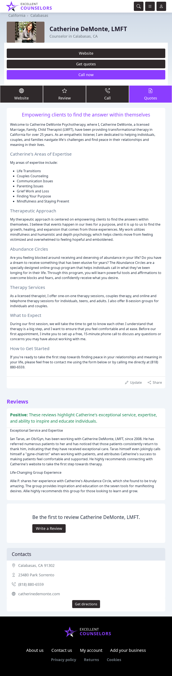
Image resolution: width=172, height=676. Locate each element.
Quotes (150, 98)
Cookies (114, 659)
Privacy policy (63, 659)
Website (86, 53)
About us (35, 650)
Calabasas (39, 15)
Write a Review (49, 528)
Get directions (86, 604)
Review (64, 98)
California (16, 15)
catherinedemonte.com (39, 593)
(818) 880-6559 (31, 584)
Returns (91, 659)
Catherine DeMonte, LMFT (88, 29)
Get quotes (86, 63)
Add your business (128, 650)
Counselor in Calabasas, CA (74, 36)
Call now (86, 74)
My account (91, 650)
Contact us (61, 650)
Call (107, 98)
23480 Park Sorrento (36, 574)
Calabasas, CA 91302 (36, 565)
